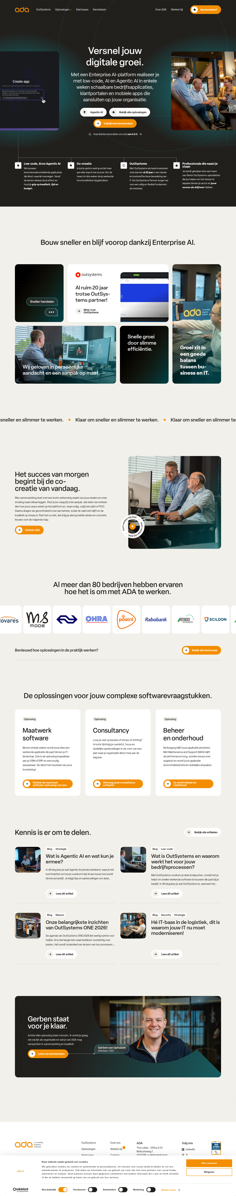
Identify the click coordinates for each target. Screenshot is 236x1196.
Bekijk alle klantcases (204, 650)
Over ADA (160, 9)
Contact (114, 1155)
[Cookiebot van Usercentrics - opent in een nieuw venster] (21, 1190)
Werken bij (177, 9)
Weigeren (209, 1172)
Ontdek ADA (32, 530)
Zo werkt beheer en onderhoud (184, 784)
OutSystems (43, 9)
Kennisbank (99, 9)
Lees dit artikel (64, 893)
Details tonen (168, 1190)
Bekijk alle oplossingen (132, 112)
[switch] (92, 1189)
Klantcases (82, 9)
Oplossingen (62, 9)
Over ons (115, 1142)
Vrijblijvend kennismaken (118, 123)
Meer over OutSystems (91, 311)
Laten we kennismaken (51, 1054)
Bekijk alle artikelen (205, 832)
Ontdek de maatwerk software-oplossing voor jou (50, 784)
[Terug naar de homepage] (22, 9)
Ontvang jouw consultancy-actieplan (119, 784)
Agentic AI (96, 112)
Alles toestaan (209, 1163)
